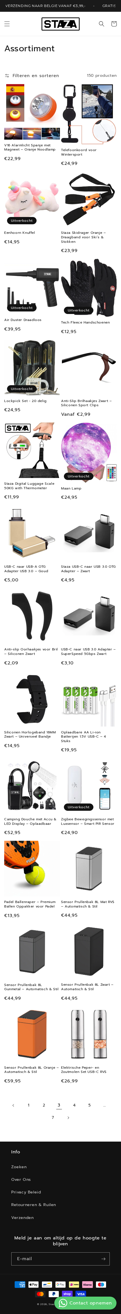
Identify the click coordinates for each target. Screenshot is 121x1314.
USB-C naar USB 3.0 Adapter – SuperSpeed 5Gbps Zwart (88, 651)
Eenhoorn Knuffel (19, 233)
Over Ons (21, 1180)
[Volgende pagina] (68, 1118)
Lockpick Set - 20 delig (25, 401)
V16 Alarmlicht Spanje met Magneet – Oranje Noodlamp (30, 147)
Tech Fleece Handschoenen (85, 322)
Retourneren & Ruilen (33, 1205)
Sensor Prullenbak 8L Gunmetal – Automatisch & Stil (31, 987)
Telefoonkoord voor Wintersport (79, 152)
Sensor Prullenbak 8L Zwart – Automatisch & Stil (87, 987)
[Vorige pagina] (13, 1105)
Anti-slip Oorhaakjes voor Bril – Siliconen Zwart (31, 651)
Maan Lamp (71, 488)
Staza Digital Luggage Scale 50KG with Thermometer (29, 486)
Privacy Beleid (26, 1192)
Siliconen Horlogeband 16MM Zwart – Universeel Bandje (30, 734)
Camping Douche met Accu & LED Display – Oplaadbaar (30, 821)
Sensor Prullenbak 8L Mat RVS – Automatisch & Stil (88, 904)
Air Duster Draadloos (23, 320)
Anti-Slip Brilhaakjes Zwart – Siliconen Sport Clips (86, 403)
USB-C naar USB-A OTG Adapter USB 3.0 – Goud (26, 569)
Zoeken (19, 1167)
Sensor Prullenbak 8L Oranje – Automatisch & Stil (31, 1070)
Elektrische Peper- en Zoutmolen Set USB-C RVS (84, 1070)
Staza (52, 1304)
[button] (7, 24)
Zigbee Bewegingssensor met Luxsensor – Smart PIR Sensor (88, 821)
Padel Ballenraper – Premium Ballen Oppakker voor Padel (29, 904)
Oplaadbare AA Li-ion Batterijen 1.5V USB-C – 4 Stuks (83, 736)
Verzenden (22, 1218)
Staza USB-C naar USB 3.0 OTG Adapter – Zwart (88, 569)
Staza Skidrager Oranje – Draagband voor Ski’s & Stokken (83, 237)
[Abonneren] (103, 1258)
